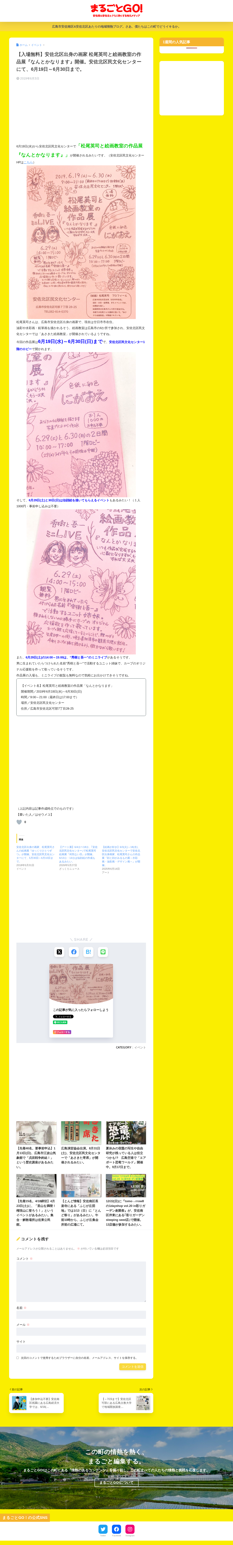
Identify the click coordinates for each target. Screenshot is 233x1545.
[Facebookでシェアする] (74, 952)
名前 (21, 1308)
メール (23, 1324)
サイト (21, 1341)
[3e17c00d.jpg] (81, 581)
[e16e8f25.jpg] (81, 242)
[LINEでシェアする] (103, 952)
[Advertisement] (81, 112)
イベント (140, 1047)
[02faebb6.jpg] (81, 424)
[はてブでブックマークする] (88, 952)
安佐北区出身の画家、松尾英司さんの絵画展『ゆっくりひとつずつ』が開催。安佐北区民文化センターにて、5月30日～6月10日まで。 (35, 854)
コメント (24, 1258)
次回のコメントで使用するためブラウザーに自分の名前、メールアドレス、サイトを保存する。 (79, 1357)
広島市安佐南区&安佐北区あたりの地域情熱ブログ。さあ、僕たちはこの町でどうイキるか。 (116, 26)
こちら (28, 162)
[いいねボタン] (19, 822)
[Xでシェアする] (59, 952)
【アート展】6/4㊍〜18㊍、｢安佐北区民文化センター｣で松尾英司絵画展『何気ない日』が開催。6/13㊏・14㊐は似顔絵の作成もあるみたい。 (78, 854)
